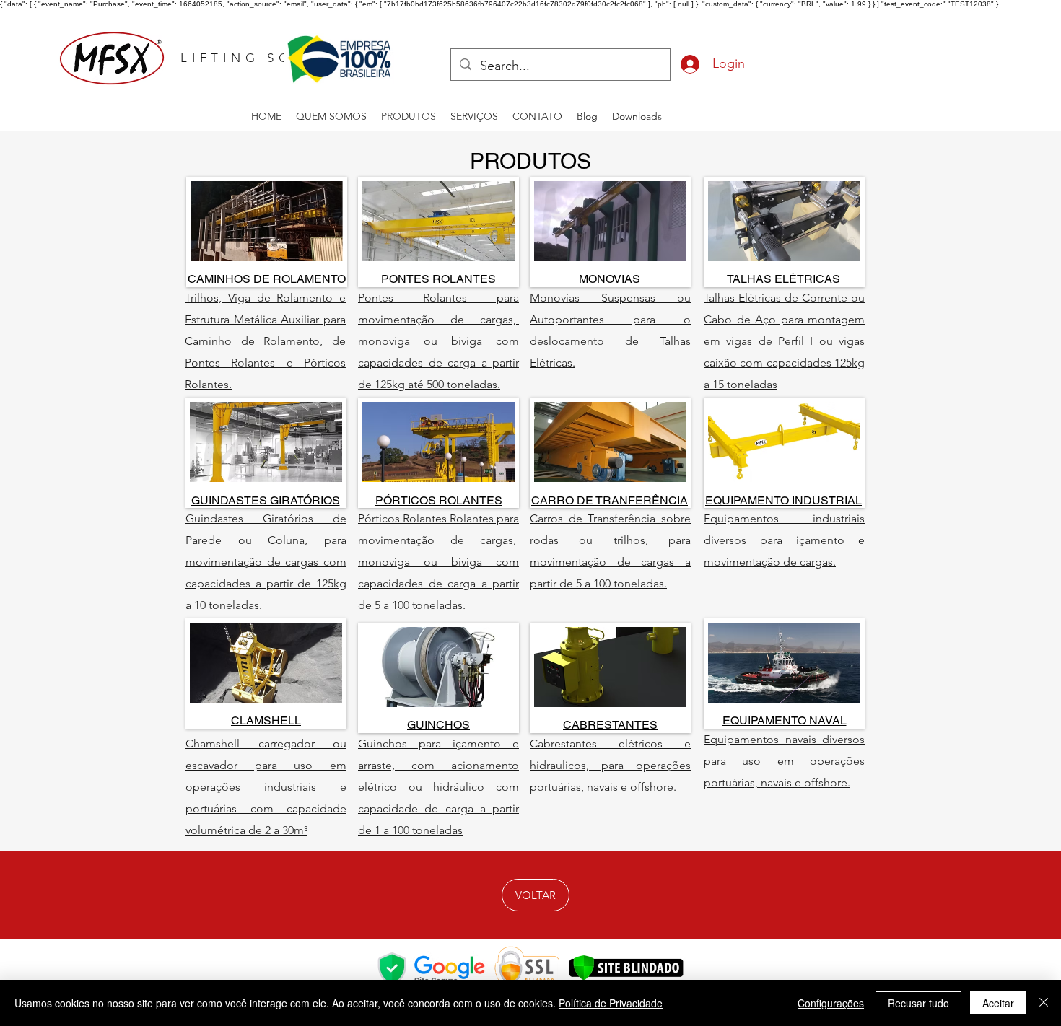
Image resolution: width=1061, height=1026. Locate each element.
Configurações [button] (831, 1003)
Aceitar (998, 1003)
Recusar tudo (918, 1003)
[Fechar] (1043, 1002)
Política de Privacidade (611, 1003)
